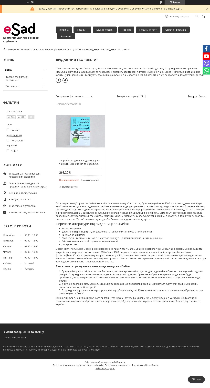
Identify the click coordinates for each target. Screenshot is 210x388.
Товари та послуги (18, 49)
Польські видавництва (91, 49)
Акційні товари (104, 29)
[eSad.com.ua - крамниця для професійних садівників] (19, 29)
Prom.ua (121, 362)
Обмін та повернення (15, 337)
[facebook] (58, 80)
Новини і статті (148, 29)
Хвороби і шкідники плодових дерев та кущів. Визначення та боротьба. (79, 162)
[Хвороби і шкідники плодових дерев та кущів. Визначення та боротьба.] (80, 131)
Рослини (10, 86)
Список (203, 96)
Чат (199, 379)
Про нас (126, 29)
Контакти (66, 36)
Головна (64, 29)
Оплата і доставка (175, 29)
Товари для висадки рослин (46, 49)
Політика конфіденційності (145, 365)
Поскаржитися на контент (117, 365)
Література (70, 49)
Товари (81, 29)
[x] (65, 80)
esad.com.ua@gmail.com (22, 205)
